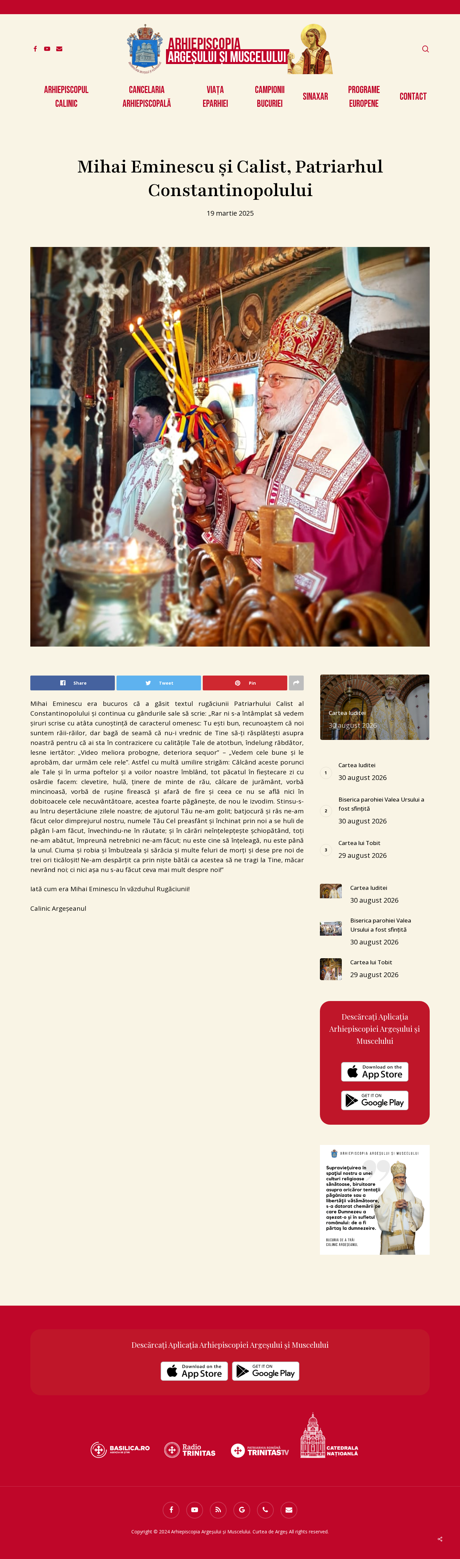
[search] (426, 49)
